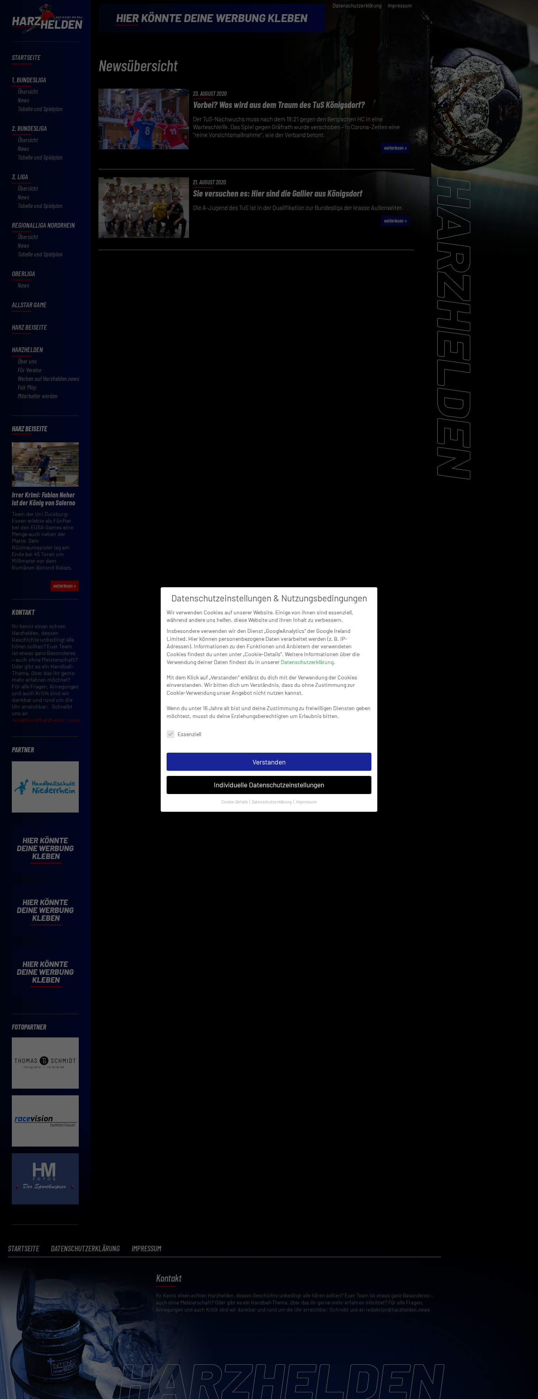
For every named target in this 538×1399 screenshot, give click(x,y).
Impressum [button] (306, 801)
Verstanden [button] (269, 761)
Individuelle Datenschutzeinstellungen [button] (269, 784)
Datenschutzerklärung (307, 662)
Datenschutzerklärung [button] (272, 801)
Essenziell (189, 734)
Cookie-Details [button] (235, 801)
